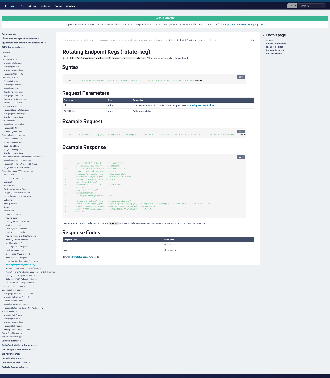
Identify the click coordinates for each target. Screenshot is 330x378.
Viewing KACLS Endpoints (16, 232)
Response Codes (274, 53)
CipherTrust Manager (71, 40)
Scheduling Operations (13, 70)
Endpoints (8, 200)
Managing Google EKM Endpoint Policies (20, 164)
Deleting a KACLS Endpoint (17, 257)
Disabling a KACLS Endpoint (17, 243)
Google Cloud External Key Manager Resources (21, 157)
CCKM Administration (12, 47)
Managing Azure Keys (12, 88)
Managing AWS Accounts (14, 63)
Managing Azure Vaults (13, 85)
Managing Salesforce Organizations (18, 293)
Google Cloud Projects (13, 139)
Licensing (8, 182)
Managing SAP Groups (13, 315)
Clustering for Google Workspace (17, 189)
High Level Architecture (13, 178)
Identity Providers (11, 203)
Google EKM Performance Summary (18, 167)
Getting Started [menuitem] (32, 6)
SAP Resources (8, 311)
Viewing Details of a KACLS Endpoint (21, 236)
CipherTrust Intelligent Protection (18, 345)
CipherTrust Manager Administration (19, 38)
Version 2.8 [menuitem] (211, 40)
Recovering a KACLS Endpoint (18, 254)
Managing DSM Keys (12, 128)
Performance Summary (13, 103)
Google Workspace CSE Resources (16, 171)
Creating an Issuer (13, 214)
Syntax (269, 40)
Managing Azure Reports (14, 95)
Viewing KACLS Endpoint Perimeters (20, 275)
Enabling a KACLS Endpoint (17, 247)
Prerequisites (9, 81)
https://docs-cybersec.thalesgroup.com (244, 24)
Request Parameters (276, 43)
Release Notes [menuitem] (70, 6)
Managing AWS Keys (12, 67)
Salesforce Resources (11, 290)
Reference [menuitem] (58, 6)
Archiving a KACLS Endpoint (17, 250)
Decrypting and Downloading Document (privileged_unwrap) (31, 272)
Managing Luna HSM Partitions (16, 110)
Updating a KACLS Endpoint (17, 239)
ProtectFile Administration (14, 362)
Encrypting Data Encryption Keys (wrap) (22, 261)
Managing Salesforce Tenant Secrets (19, 297)
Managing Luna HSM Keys (14, 113)
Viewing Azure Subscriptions (15, 99)
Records (7, 207)
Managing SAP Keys (12, 319)
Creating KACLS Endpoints (16, 229)
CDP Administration (11, 340)
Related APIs (9, 211)
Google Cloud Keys (11, 146)
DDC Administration (11, 358)
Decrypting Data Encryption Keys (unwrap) (23, 268)
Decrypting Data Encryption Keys (17, 196)
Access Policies (10, 175)
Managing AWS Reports (13, 74)
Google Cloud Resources (12, 135)
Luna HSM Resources (10, 106)
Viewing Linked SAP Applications (17, 329)
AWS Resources (8, 59)
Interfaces (6, 56)
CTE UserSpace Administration (16, 349)
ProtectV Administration (13, 367)
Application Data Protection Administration (22, 42)
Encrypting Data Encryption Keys (17, 193)
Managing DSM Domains (14, 124)
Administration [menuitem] (46, 6)
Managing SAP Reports (13, 326)
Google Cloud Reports (13, 149)
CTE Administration (11, 353)
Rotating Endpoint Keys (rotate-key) (21, 265)
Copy (241, 77)
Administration (9, 34)
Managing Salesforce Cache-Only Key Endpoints (24, 308)
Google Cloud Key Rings (13, 142)
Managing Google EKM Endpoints (17, 160)
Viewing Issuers (12, 218)
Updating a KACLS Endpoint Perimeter (21, 279)
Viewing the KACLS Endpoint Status (20, 283)
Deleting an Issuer (13, 225)
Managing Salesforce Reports (16, 304)
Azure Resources (9, 77)
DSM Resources (8, 121)
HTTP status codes (80, 256)
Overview (6, 52)
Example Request (274, 47)
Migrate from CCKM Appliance (14, 337)
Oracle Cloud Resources (12, 333)
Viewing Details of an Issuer (17, 221)
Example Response (275, 50)
